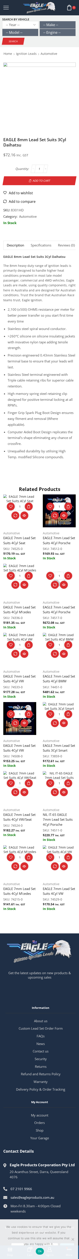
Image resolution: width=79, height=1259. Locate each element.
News (40, 1043)
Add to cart (41, 180)
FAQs (41, 1036)
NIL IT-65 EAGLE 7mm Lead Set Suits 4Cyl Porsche (58, 819)
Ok (40, 1251)
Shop (39, 1130)
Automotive (49, 54)
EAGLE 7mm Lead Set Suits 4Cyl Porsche (59, 540)
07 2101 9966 (21, 1189)
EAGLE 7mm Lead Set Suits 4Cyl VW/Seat (19, 817)
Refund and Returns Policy (41, 1074)
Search (13, 41)
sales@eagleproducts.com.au (32, 1197)
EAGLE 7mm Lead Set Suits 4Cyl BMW (59, 678)
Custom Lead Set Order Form (41, 1028)
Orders (39, 1122)
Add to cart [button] (29, 506)
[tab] (15, 245)
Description (15, 245)
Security (41, 1059)
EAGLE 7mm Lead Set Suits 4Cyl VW (19, 678)
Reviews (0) (66, 245)
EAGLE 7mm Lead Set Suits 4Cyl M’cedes (19, 609)
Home (8, 54)
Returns (41, 1066)
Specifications (41, 245)
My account (39, 1115)
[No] (72, 1239)
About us (40, 1021)
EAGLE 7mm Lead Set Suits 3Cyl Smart (59, 748)
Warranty (41, 1081)
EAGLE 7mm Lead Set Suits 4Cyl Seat (19, 540)
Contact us (40, 1051)
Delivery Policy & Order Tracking (40, 1089)
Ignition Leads (26, 54)
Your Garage (39, 1138)
